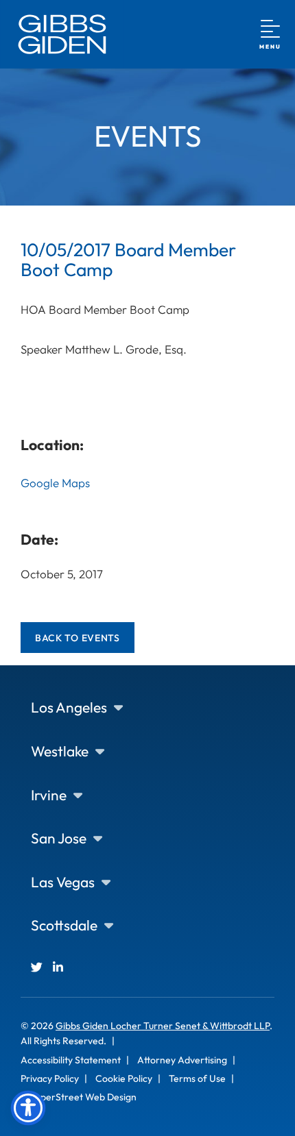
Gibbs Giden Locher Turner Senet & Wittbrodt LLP (163, 1026)
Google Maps (55, 483)
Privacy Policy (50, 1078)
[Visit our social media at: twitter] (37, 967)
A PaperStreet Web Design (79, 1097)
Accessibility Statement (71, 1060)
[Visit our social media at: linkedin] (58, 967)
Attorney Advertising (182, 1060)
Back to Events (77, 638)
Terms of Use (197, 1078)
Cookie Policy (123, 1078)
